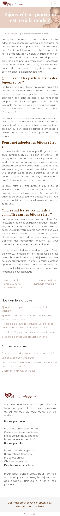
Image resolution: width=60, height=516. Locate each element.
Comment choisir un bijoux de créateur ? (45, 282)
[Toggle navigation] (54, 4)
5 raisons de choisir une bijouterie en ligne (24, 336)
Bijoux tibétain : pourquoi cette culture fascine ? (13, 284)
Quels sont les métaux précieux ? (19, 370)
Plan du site (30, 514)
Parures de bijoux (11, 34)
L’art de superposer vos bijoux (18, 357)
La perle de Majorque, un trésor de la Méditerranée (29, 332)
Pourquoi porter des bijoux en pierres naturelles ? (28, 353)
